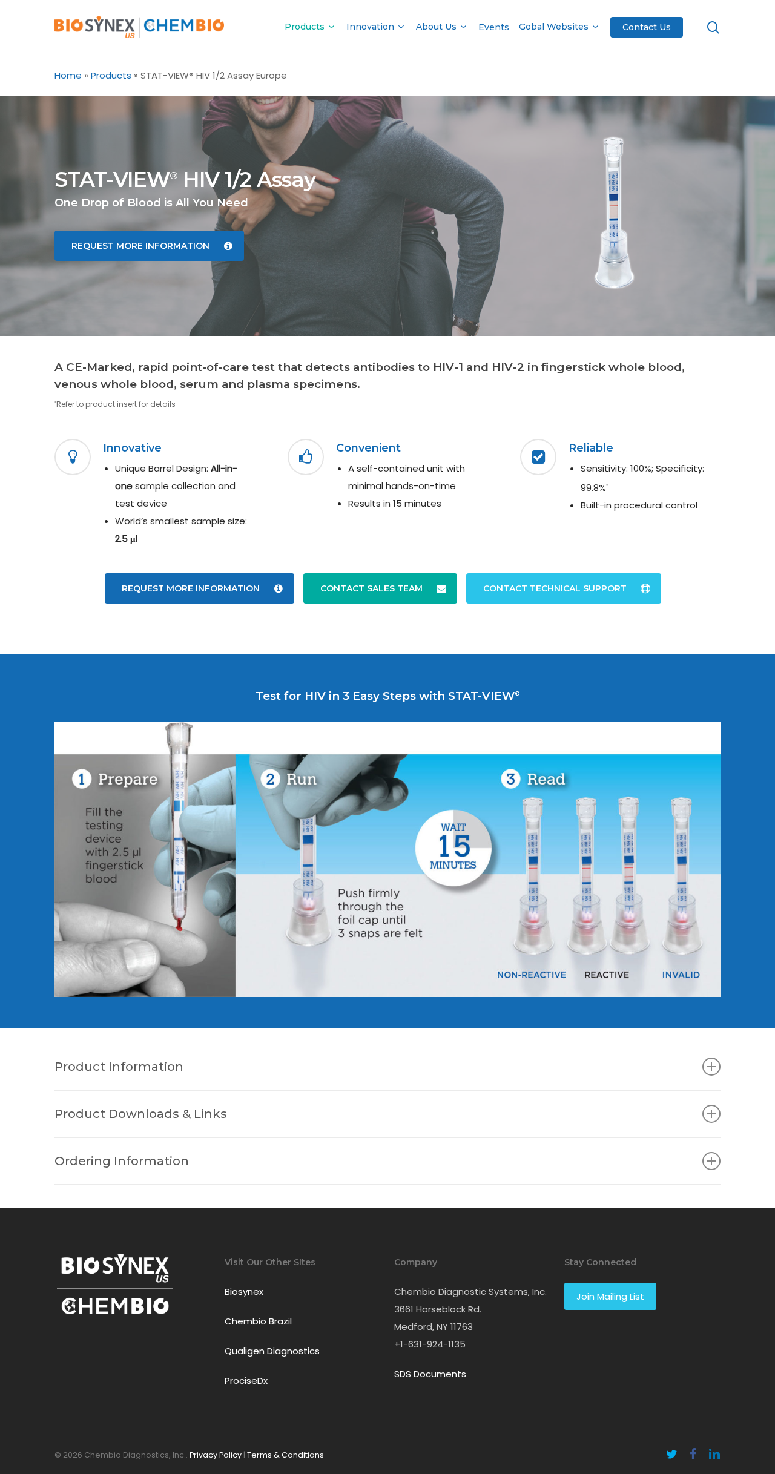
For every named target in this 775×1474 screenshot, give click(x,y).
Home (68, 75)
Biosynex (244, 1291)
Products (111, 75)
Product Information (118, 1066)
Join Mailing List (610, 1296)
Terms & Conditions (285, 1455)
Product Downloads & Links (140, 1114)
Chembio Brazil (258, 1321)
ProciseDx (246, 1380)
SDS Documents (430, 1373)
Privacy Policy (216, 1455)
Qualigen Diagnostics (272, 1350)
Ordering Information (121, 1161)
